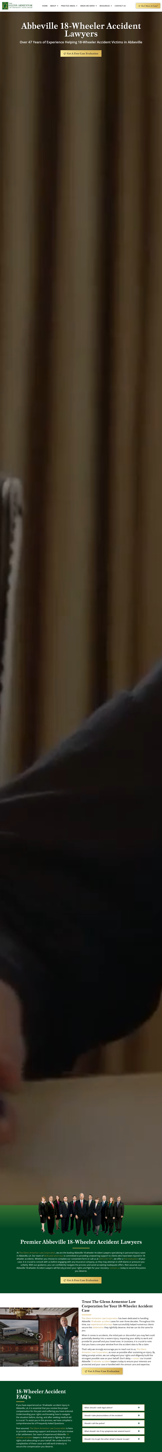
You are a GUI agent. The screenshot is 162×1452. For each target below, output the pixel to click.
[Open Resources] (111, 5)
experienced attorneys (102, 1324)
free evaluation (131, 1258)
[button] (39, 1337)
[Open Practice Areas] (77, 5)
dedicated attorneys (53, 1255)
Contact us (115, 1268)
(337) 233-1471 (106, 1258)
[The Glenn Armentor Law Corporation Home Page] (17, 6)
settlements (98, 1327)
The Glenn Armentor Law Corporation (37, 1252)
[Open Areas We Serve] (96, 5)
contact (136, 1358)
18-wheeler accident (100, 1321)
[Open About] (57, 5)
